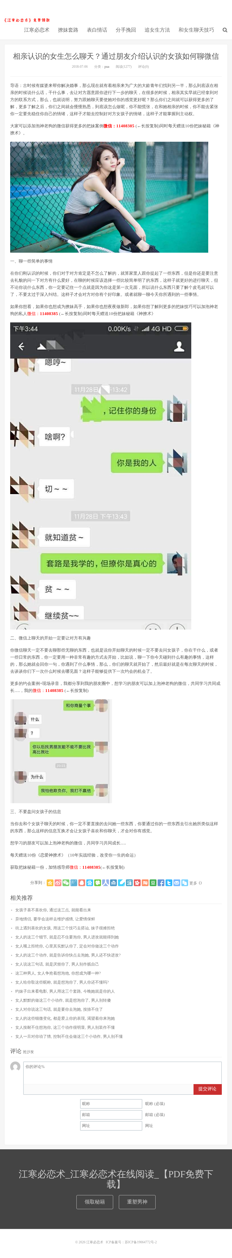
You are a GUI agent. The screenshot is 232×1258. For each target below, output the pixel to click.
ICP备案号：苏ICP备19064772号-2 (131, 1242)
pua (106, 67)
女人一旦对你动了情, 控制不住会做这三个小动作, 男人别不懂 (69, 1036)
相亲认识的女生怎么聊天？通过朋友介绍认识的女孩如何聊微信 (116, 56)
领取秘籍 (95, 1202)
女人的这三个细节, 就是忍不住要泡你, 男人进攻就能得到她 (67, 937)
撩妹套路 (68, 30)
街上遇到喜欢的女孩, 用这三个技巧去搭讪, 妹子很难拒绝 (65, 928)
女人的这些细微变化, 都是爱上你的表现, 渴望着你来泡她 (65, 1018)
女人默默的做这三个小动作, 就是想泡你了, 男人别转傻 (63, 1000)
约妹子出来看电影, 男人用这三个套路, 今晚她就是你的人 (65, 991)
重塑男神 (137, 1202)
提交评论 (207, 1088)
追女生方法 (157, 30)
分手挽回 (126, 30)
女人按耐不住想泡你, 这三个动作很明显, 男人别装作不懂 (65, 1027)
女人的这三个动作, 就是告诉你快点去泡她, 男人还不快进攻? (68, 955)
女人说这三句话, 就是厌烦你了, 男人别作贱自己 (57, 964)
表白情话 (97, 30)
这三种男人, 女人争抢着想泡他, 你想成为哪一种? (58, 973)
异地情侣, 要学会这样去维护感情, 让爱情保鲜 (55, 919)
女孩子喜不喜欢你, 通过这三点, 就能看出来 (53, 910)
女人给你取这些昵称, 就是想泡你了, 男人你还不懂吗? (62, 982)
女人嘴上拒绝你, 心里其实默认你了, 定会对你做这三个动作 (67, 946)
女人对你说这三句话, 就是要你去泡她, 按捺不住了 (59, 1009)
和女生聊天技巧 (196, 30)
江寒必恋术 (27, 20)
